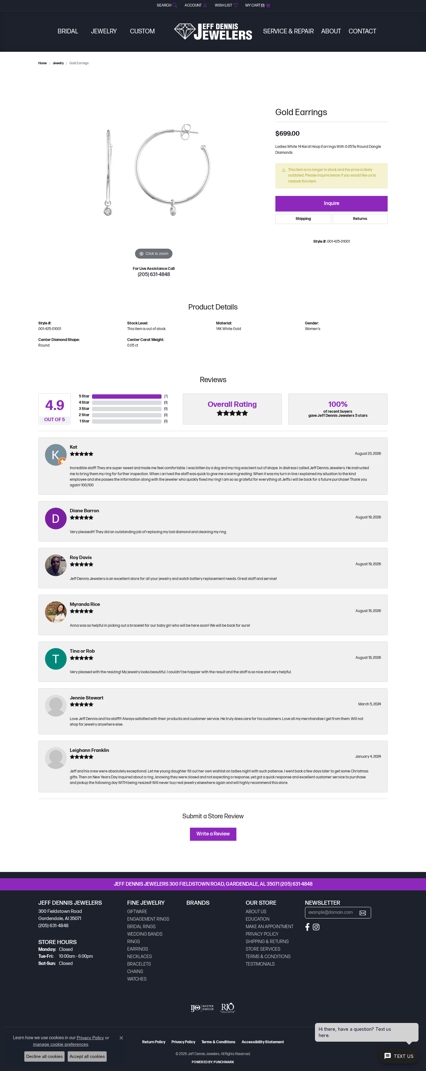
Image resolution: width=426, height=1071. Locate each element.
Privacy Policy (262, 934)
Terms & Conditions (268, 956)
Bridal (68, 31)
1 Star (85, 421)
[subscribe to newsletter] (363, 912)
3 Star (84, 408)
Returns (360, 219)
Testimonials (260, 964)
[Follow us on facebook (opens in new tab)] (307, 927)
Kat (73, 447)
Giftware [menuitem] (137, 911)
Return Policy (153, 1042)
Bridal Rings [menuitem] (141, 926)
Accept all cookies (87, 1056)
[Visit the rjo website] (227, 1008)
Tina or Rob (82, 651)
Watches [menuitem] (137, 979)
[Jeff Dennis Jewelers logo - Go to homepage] (213, 31)
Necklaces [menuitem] (139, 956)
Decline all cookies (44, 1056)
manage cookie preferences (60, 1044)
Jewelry (104, 31)
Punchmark (224, 1062)
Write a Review (213, 834)
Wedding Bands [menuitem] (144, 934)
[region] (153, 167)
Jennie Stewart (87, 698)
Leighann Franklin (89, 750)
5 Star (84, 396)
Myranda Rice (85, 604)
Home (42, 63)
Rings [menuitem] (133, 941)
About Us (256, 911)
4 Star (84, 402)
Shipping (303, 219)
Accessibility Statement (263, 1042)
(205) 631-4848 (154, 275)
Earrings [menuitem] (137, 949)
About (331, 31)
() (166, 396)
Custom (142, 31)
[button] (166, 5)
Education (257, 919)
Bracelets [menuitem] (139, 964)
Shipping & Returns (267, 941)
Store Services (263, 949)
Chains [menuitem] (135, 971)
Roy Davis (81, 558)
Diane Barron (84, 511)
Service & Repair (288, 31)
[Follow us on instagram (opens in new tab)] (316, 927)
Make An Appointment (269, 926)
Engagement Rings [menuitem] (148, 919)
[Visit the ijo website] (202, 1008)
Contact (362, 31)
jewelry (58, 63)
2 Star (84, 415)
